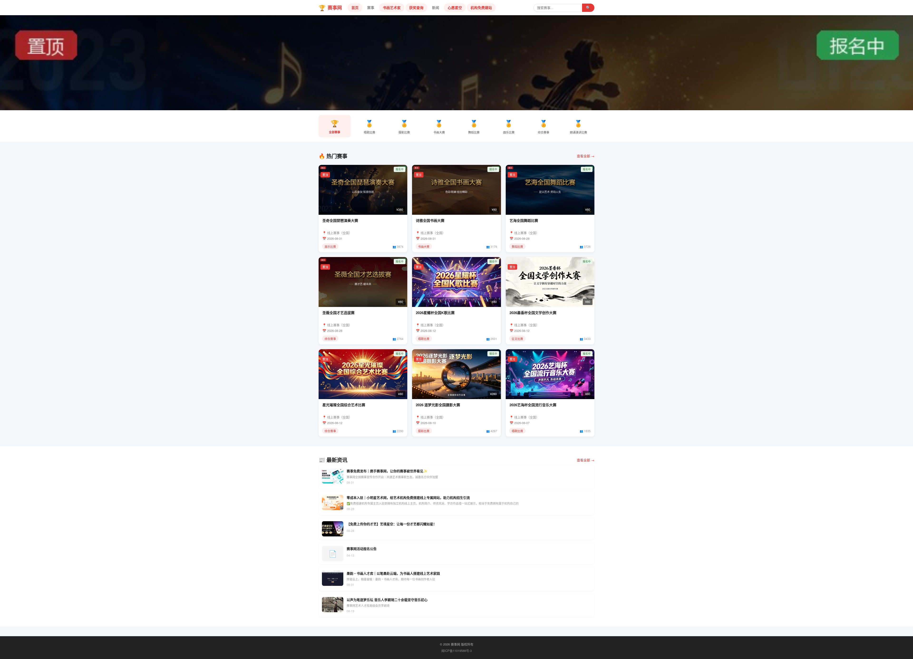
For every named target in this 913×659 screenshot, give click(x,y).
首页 (355, 7)
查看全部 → (585, 155)
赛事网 (330, 8)
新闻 (435, 7)
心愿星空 (455, 7)
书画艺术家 (392, 7)
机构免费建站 (481, 7)
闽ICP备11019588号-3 (456, 650)
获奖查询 (416, 7)
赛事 (370, 7)
